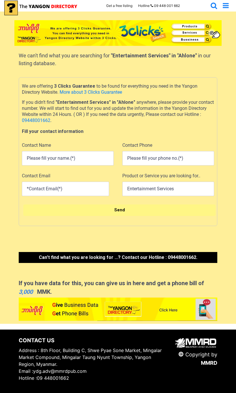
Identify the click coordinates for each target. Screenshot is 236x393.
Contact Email (36, 175)
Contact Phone (137, 145)
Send (119, 210)
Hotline (159, 5)
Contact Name (36, 145)
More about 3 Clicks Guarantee (90, 92)
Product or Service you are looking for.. (161, 175)
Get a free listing (119, 5)
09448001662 (36, 120)
